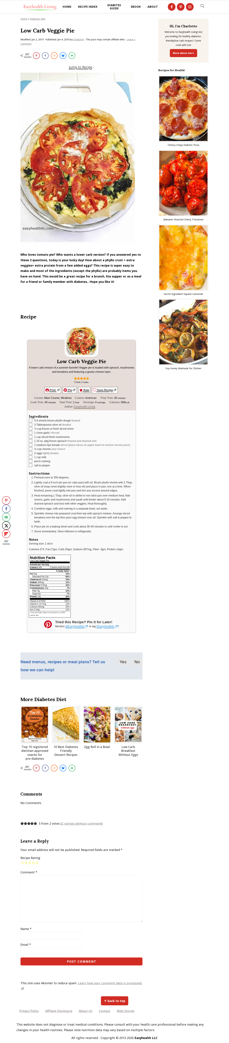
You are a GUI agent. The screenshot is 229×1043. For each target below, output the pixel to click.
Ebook (136, 6)
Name (26, 929)
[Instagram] (190, 7)
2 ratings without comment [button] (81, 823)
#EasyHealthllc (105, 626)
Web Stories (125, 1011)
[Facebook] (172, 7)
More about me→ (183, 53)
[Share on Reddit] (54, 55)
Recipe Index (88, 6)
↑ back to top (114, 1001)
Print (52, 389)
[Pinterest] (181, 7)
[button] (75, 378)
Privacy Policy (29, 1011)
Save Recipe (104, 389)
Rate (86, 389)
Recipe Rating (30, 858)
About (153, 6)
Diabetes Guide (114, 7)
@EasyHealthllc (75, 626)
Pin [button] (69, 389)
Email (25, 945)
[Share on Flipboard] (6, 534)
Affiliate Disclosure (58, 1011)
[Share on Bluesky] (63, 55)
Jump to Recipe (80, 67)
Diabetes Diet (37, 18)
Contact (104, 1011)
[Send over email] (72, 55)
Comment (28, 872)
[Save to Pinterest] (36, 55)
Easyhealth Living (84, 406)
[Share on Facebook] (45, 55)
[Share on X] (6, 525)
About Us (85, 1011)
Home (67, 6)
